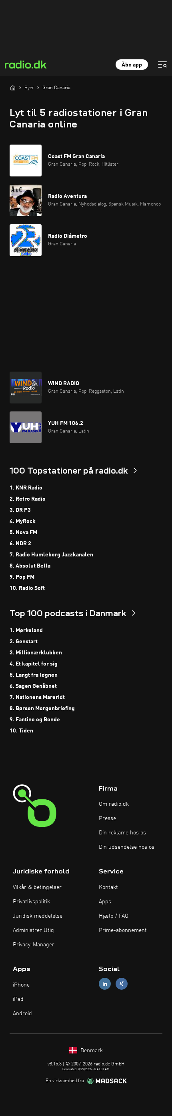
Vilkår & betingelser (37, 887)
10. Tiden (21, 731)
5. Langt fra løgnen (34, 675)
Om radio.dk (114, 804)
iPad (18, 999)
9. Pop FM (22, 577)
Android (22, 1013)
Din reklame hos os (122, 833)
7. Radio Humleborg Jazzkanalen (51, 555)
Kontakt (108, 887)
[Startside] (13, 87)
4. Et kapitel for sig (34, 664)
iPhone (21, 985)
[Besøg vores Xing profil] (121, 984)
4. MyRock (23, 521)
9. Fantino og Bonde (35, 719)
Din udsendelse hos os (126, 847)
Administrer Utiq (33, 930)
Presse (107, 818)
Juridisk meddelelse (37, 916)
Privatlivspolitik (31, 902)
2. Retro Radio (28, 499)
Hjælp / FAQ (113, 916)
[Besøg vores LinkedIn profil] (105, 984)
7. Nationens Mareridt (37, 697)
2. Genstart (24, 641)
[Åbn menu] (162, 64)
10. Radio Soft (27, 588)
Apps (105, 902)
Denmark (91, 1050)
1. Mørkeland (26, 630)
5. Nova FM (23, 532)
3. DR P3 (20, 510)
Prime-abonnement (123, 930)
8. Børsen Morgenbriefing (42, 708)
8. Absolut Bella (30, 566)
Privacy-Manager (33, 945)
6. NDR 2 (20, 543)
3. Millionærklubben (36, 653)
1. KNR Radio (26, 488)
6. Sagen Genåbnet (33, 686)
